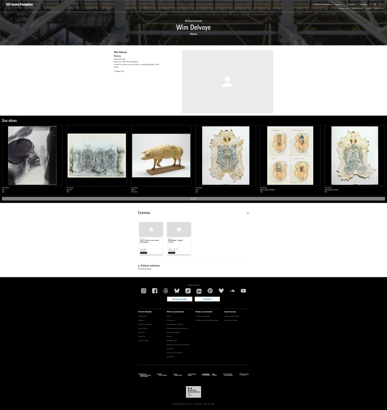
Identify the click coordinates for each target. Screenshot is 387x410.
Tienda (369, 8)
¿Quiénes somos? (142, 316)
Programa (338, 4)
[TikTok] (188, 291)
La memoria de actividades (145, 324)
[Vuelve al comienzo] (382, 405)
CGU (191, 404)
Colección (350, 4)
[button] (193, 213)
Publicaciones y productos (173, 332)
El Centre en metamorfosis (323, 4)
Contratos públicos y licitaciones (175, 324)
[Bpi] (146, 376)
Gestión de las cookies (209, 404)
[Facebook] (154, 291)
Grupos (168, 316)
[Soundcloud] (232, 291)
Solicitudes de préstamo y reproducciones (177, 328)
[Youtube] (243, 291)
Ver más (193, 199)
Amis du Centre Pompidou (231, 320)
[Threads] (165, 291)
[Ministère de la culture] (193, 392)
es (380, 4)
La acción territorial (143, 340)
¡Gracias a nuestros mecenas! (231, 316)
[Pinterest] (210, 291)
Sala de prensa (170, 356)
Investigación (170, 348)
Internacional (141, 336)
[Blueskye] (176, 291)
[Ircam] (163, 376)
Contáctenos (207, 299)
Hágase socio (344, 8)
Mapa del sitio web (184, 404)
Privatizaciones (171, 320)
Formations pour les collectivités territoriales (207, 320)
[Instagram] (143, 291)
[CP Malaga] (193, 376)
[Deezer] (221, 291)
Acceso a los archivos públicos (174, 352)
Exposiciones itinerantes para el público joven (178, 344)
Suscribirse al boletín (179, 299)
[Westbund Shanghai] (229, 376)
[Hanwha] (244, 376)
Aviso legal (175, 404)
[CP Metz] (179, 376)
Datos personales (198, 404)
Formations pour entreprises (203, 316)
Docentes (169, 336)
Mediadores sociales (172, 340)
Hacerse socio (141, 332)
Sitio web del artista (144, 268)
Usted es (377, 8)
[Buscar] (375, 5)
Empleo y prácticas (143, 328)
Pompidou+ (364, 4)
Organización (141, 320)
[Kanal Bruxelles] (211, 376)
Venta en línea (357, 8)
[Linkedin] (199, 291)
